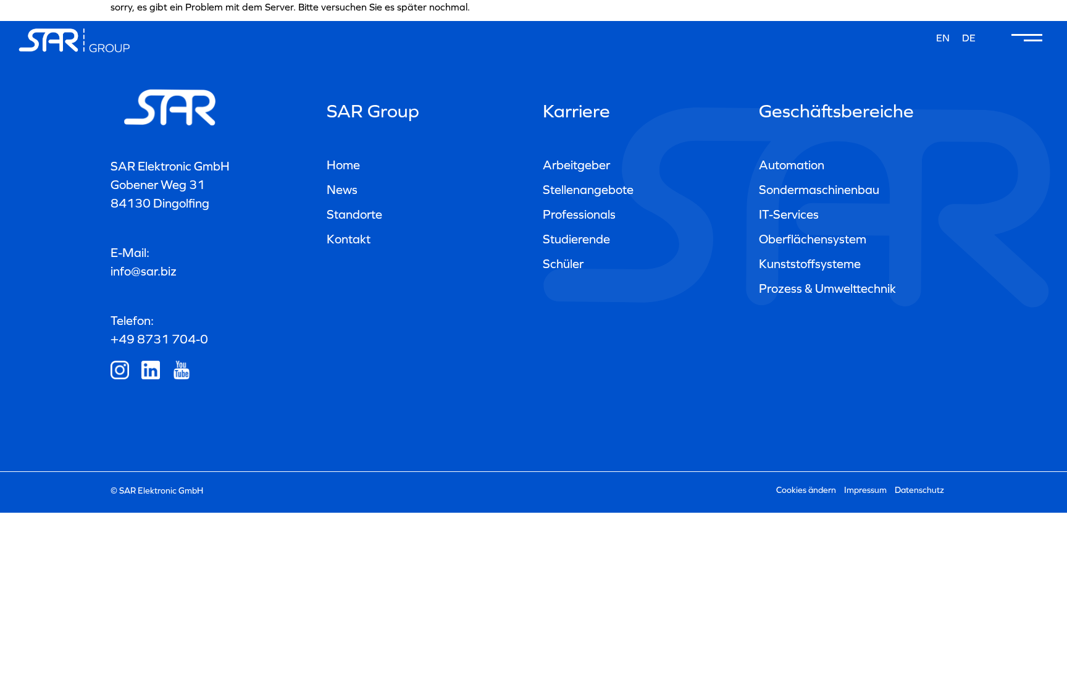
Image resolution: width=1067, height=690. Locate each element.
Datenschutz (919, 490)
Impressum (865, 490)
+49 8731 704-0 (159, 339)
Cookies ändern (806, 490)
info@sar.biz (144, 271)
